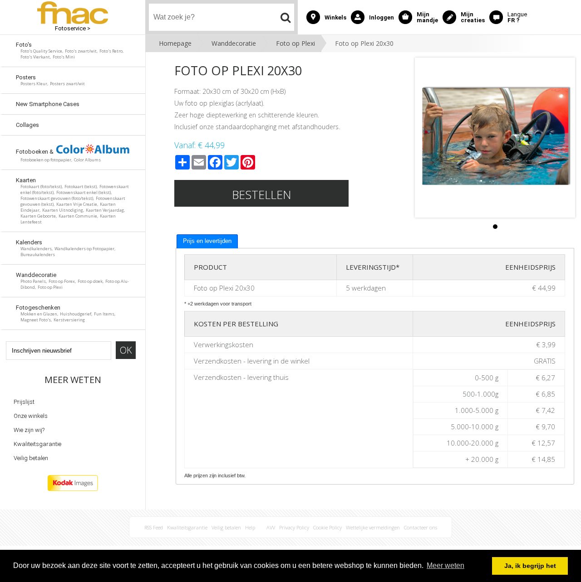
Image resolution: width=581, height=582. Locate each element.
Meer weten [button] (445, 565)
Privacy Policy (294, 527)
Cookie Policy (327, 527)
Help (250, 527)
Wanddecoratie (234, 43)
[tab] (207, 241)
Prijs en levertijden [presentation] (207, 241)
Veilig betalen (31, 458)
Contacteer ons (420, 527)
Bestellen (261, 194)
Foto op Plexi (295, 43)
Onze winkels (31, 415)
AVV (270, 527)
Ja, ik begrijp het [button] (530, 565)
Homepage (175, 43)
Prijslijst (24, 401)
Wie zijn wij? (29, 430)
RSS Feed (153, 527)
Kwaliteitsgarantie (37, 444)
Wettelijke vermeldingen (373, 527)
